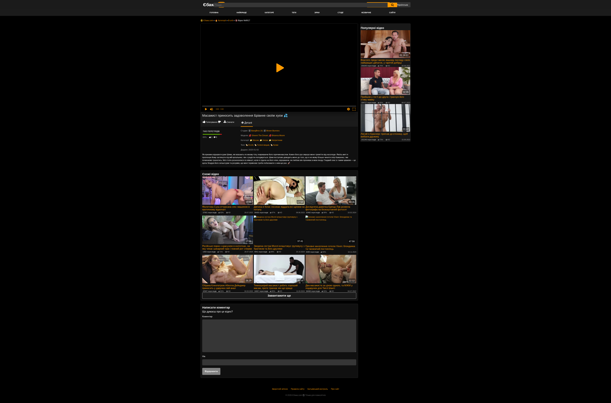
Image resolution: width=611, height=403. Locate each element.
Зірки (317, 13)
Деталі (248, 122)
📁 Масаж (254, 140)
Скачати (230, 122)
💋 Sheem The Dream (258, 135)
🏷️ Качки (274, 145)
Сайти (392, 13)
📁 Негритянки (275, 140)
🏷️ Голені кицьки (261, 145)
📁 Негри (264, 140)
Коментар (207, 316)
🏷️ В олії (249, 145)
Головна (214, 13)
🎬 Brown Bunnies (271, 131)
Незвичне (366, 13)
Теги (294, 13)
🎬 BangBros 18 (255, 131)
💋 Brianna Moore (277, 135)
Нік (203, 356)
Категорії (269, 13)
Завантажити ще (279, 295)
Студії (340, 13)
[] (392, 5)
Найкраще (242, 13)
